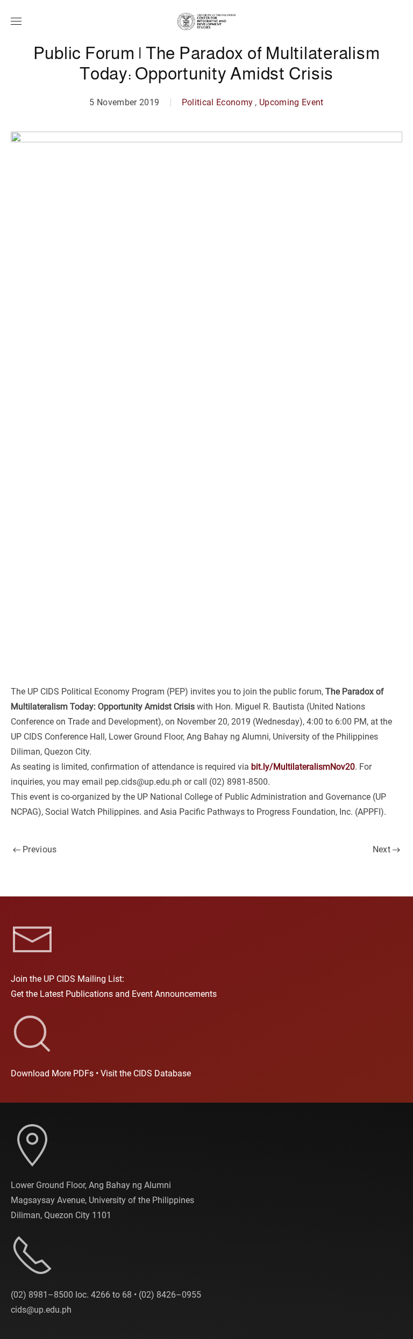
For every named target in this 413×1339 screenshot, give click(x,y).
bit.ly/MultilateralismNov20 (303, 767)
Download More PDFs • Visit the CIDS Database (101, 1073)
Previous (40, 849)
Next (381, 849)
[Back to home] (206, 21)
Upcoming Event (291, 102)
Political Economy (217, 102)
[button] (16, 21)
